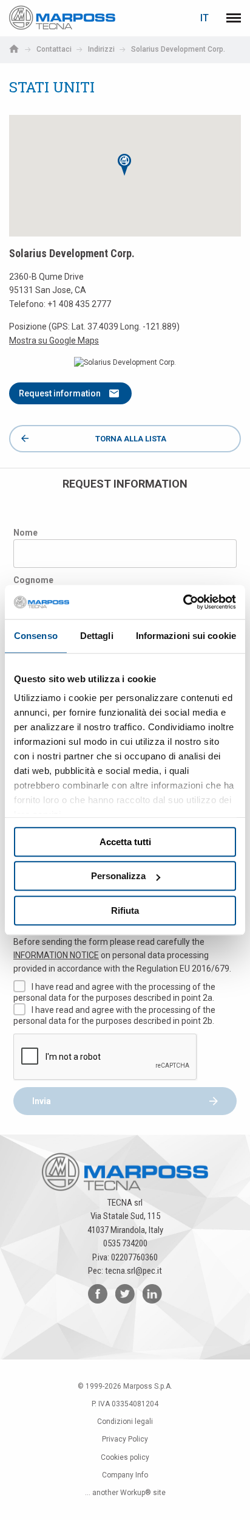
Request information (60, 393)
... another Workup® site (125, 1492)
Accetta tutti (125, 842)
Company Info (125, 1475)
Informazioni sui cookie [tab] (186, 635)
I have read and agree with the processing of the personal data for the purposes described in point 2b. (114, 1015)
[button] (125, 165)
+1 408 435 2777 (79, 304)
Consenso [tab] (36, 635)
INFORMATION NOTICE (56, 955)
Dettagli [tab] (96, 635)
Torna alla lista (130, 438)
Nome (25, 532)
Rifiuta (125, 910)
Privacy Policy (125, 1439)
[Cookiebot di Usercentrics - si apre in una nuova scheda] (183, 602)
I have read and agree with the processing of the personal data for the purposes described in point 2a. (114, 992)
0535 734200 (125, 1243)
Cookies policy (125, 1457)
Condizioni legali (125, 1421)
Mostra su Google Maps (54, 340)
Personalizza (118, 876)
